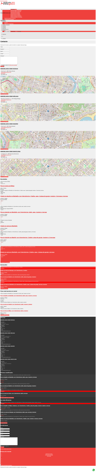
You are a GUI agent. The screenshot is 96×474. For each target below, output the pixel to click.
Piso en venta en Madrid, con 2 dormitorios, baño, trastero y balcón (16, 304)
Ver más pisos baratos (4, 315)
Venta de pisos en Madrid (15, 13)
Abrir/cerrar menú (3, 1)
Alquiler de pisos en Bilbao (15, 14)
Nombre (2, 49)
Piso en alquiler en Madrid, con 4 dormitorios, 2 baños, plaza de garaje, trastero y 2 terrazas (27, 237)
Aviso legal (49, 456)
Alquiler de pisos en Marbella (16, 15)
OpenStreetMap (90, 120)
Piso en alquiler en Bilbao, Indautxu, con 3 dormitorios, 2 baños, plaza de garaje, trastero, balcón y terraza (25, 405)
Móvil (1, 51)
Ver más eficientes (3, 423)
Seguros (6, 22)
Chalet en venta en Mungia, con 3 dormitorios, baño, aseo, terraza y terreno (18, 412)
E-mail (1, 53)
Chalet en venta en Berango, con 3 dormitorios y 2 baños (13, 270)
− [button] (1, 78)
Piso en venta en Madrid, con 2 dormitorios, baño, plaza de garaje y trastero (18, 276)
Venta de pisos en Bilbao (15, 12)
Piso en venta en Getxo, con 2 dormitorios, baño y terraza (14, 393)
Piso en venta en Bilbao (7, 186)
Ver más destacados (4, 288)
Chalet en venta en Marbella (8, 226)
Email (1, 434)
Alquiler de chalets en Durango (16, 17)
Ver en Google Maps (4, 93)
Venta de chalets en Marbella (16, 10)
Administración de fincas (8, 23)
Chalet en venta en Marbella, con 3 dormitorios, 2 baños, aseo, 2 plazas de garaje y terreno (27, 252)
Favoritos (4, 28)
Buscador (4, 20)
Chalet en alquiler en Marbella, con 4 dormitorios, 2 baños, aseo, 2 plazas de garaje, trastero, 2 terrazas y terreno (34, 196)
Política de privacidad (13, 65)
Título (1, 46)
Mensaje (2, 55)
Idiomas (4, 30)
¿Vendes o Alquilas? (6, 24)
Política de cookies (49, 453)
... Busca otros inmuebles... (9, 19)
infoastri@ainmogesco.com (5, 12)
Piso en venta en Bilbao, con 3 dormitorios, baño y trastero (14, 310)
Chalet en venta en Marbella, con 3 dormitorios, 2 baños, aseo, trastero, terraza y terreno (21, 418)
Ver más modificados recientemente (7, 397)
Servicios (4, 21)
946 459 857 (3, 73)
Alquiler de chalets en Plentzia (10, 18)
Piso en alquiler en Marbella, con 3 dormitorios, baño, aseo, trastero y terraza (23, 212)
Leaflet (84, 120)
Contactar (2, 66)
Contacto (4, 27)
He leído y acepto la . (9, 65)
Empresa (4, 25)
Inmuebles (13, 9)
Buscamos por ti (5, 29)
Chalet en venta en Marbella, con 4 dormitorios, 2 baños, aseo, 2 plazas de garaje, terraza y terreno (23, 284)
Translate (19, 31)
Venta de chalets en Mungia (16, 11)
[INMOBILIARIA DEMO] (7, 5)
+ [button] (1, 77)
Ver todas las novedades (5, 262)
